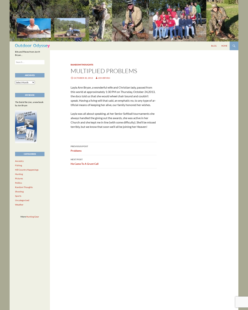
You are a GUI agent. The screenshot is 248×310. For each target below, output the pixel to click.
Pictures (19, 178)
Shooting (19, 191)
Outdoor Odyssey (32, 45)
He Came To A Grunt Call (85, 161)
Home (224, 46)
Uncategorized (22, 200)
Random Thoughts (82, 64)
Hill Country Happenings (26, 169)
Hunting (19, 174)
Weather (19, 204)
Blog (214, 46)
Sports (18, 196)
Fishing (18, 165)
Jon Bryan (104, 78)
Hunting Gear (32, 216)
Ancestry (19, 161)
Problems (79, 148)
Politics (18, 182)
